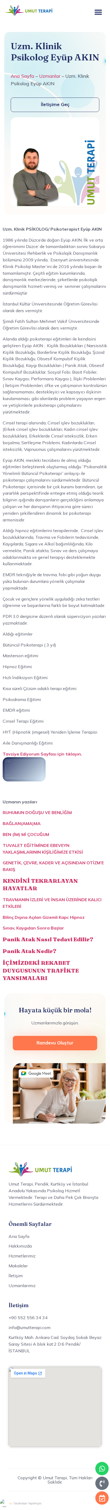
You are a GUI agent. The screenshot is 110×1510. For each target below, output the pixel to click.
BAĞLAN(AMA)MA (22, 823)
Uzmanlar (49, 76)
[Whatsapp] (102, 1468)
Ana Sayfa (22, 76)
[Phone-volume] (102, 1483)
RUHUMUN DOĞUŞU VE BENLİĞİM (37, 812)
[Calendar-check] (102, 1498)
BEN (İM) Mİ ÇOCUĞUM (26, 834)
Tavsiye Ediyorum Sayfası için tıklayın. (42, 754)
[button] (98, 12)
